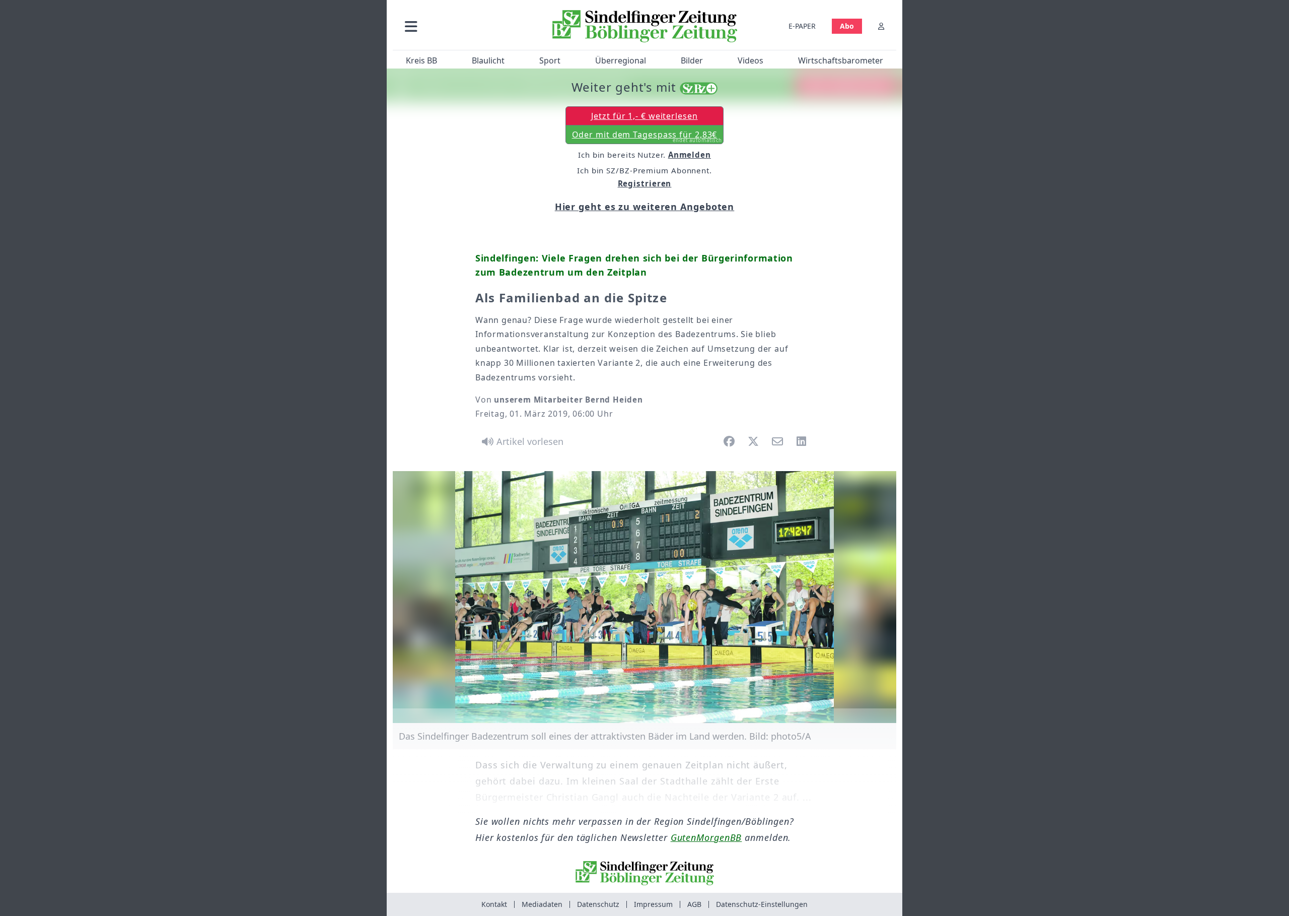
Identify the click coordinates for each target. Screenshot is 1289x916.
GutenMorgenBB (706, 837)
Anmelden (689, 155)
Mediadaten (542, 904)
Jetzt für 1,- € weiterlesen (644, 115)
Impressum (653, 904)
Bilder (692, 60)
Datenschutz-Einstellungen (762, 904)
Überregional (620, 60)
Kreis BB (421, 60)
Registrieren (645, 183)
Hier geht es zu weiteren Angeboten (645, 207)
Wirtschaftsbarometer (840, 60)
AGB (694, 904)
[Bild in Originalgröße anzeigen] (644, 597)
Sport (549, 60)
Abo (847, 26)
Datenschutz (598, 904)
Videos (750, 60)
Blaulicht (488, 60)
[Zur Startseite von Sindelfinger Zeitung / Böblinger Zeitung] (644, 26)
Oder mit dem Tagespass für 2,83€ (647, 136)
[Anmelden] (881, 26)
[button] (465, 26)
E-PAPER (802, 26)
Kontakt (494, 904)
